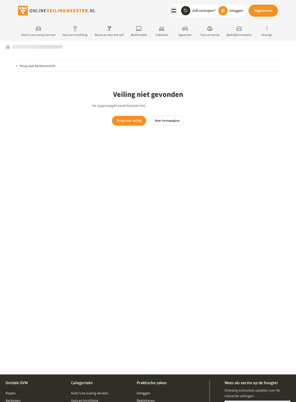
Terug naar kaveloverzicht (37, 66)
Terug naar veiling (129, 120)
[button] (173, 10)
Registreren (263, 10)
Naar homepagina (167, 120)
